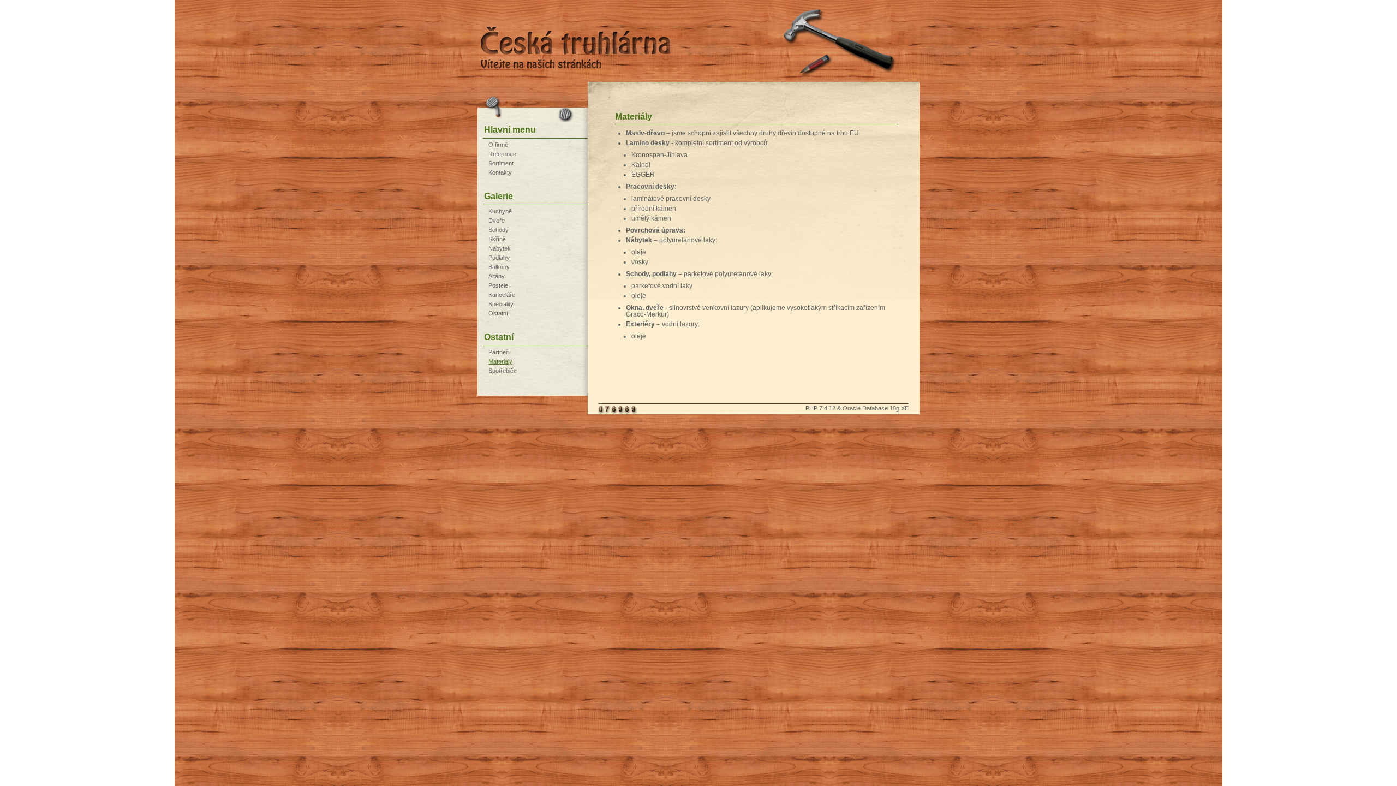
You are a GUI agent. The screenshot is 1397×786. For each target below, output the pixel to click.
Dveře (496, 220)
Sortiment (501, 163)
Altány (496, 276)
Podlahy (499, 257)
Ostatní (498, 313)
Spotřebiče (502, 370)
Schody (498, 230)
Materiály (500, 361)
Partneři (498, 352)
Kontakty (500, 172)
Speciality (501, 304)
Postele (498, 285)
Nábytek (499, 248)
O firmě (498, 144)
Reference (502, 154)
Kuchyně (500, 211)
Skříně (497, 239)
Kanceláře (501, 294)
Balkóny (499, 267)
